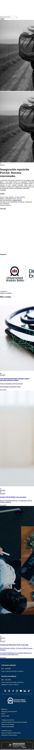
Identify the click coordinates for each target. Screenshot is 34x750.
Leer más (3, 190)
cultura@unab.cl (17, 200)
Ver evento (3, 389)
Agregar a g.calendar (6, 293)
